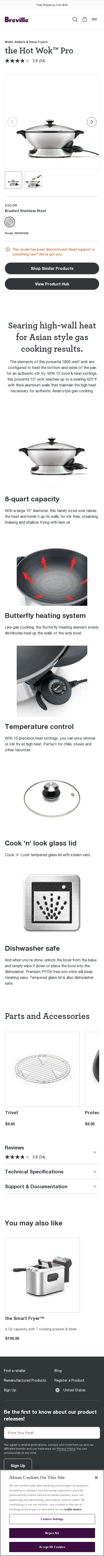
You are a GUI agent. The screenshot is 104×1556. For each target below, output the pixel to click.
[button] (84, 19)
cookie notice (73, 1509)
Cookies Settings (52, 1519)
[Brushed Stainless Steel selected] (10, 222)
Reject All (52, 1533)
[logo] (17, 19)
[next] (92, 122)
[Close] (96, 1477)
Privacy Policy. (66, 1448)
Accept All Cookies (52, 1547)
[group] (13, 180)
